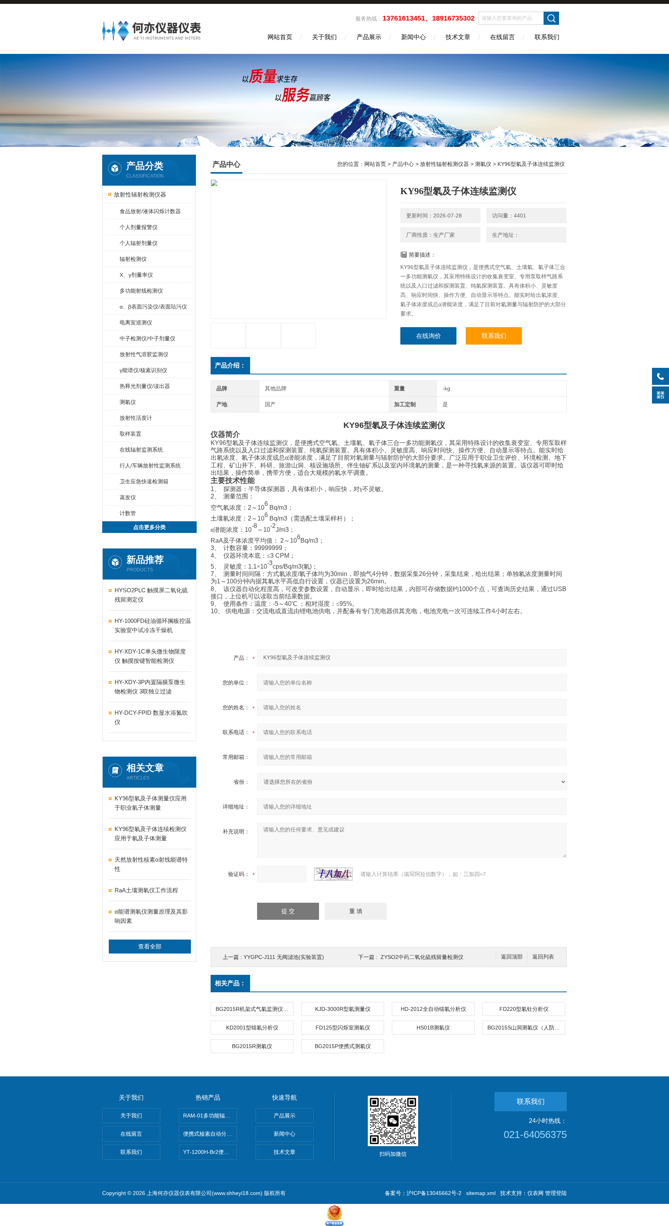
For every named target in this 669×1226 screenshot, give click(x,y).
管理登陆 (556, 1193)
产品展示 (369, 37)
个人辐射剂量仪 (139, 243)
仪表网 (535, 1193)
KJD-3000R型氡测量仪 (343, 1009)
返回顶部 (512, 957)
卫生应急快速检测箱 (144, 481)
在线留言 (502, 37)
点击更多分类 (149, 527)
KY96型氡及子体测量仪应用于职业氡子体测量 (151, 803)
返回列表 (543, 957)
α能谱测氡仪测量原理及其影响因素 (151, 916)
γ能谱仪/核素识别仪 (143, 370)
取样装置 (130, 434)
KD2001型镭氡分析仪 (252, 1027)
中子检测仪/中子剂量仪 (147, 338)
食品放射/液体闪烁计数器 (150, 211)
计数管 (128, 513)
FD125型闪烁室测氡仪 (343, 1027)
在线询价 (428, 336)
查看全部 (149, 946)
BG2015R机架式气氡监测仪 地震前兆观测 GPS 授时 (254, 1009)
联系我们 (547, 37)
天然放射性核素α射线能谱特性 (151, 864)
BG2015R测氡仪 (252, 1046)
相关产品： (230, 983)
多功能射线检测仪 (141, 291)
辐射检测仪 (133, 259)
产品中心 (403, 164)
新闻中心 (413, 37)
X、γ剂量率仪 (136, 275)
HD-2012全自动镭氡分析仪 (433, 1009)
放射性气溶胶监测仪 (144, 354)
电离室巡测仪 (136, 322)
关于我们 (324, 37)
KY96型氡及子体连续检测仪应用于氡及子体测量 (151, 833)
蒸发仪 (128, 497)
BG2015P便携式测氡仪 (343, 1046)
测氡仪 (128, 402)
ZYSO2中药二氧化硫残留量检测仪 (422, 957)
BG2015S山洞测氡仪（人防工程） (526, 1027)
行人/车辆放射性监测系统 (150, 465)
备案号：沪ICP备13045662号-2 (423, 1193)
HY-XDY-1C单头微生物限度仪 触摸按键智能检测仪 (150, 656)
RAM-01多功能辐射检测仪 (210, 1115)
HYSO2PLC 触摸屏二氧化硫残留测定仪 (151, 595)
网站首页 (280, 37)
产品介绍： (230, 365)
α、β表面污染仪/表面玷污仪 (153, 306)
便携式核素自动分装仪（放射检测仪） (210, 1134)
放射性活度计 (136, 418)
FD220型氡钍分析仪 (524, 1009)
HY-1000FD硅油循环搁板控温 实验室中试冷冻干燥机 (153, 625)
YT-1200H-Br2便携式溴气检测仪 (210, 1152)
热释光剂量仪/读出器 (145, 386)
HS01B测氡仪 (433, 1027)
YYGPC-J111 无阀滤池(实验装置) (284, 957)
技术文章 (458, 37)
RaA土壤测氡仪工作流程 (146, 890)
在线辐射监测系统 (141, 450)
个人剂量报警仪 (139, 227)
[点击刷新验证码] (333, 874)
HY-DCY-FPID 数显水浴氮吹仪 (151, 717)
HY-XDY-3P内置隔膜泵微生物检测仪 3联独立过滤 (150, 687)
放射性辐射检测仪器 (140, 194)
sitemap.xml (481, 1193)
